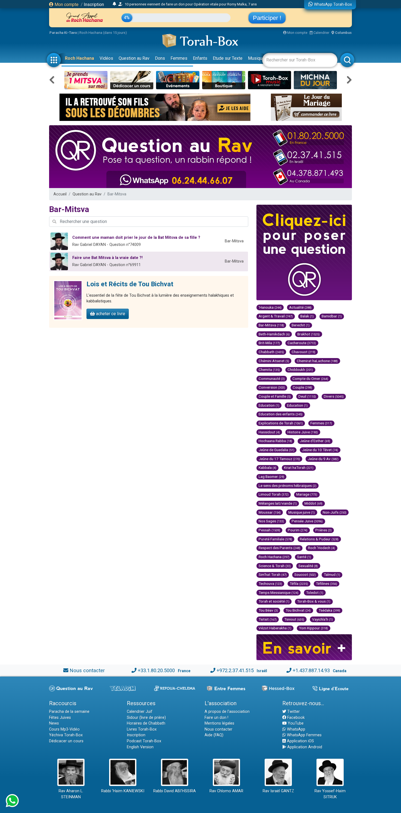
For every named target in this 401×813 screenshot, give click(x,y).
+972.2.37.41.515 (235, 670)
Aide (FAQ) (214, 735)
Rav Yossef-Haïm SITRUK (330, 794)
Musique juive (301, 512)
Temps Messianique (278, 592)
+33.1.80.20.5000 (156, 670)
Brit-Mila (269, 343)
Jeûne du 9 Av (323, 459)
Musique (256, 58)
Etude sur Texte (228, 58)
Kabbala (267, 467)
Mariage (306, 494)
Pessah (269, 530)
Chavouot (303, 352)
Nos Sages (271, 521)
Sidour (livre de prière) (146, 717)
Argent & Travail (276, 316)
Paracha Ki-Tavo (63, 33)
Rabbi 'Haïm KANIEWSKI (122, 791)
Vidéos (106, 58)
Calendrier (321, 33)
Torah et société (274, 601)
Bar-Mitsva (271, 325)
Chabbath (271, 352)
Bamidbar (332, 316)
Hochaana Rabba (275, 441)
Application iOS (300, 741)
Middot (313, 503)
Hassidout (269, 432)
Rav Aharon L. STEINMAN (71, 794)
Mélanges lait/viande (278, 503)
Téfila (299, 583)
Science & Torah (275, 566)
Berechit (301, 325)
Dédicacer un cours (66, 741)
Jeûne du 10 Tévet (320, 450)
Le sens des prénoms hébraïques (287, 485)
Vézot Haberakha (275, 628)
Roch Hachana (79, 58)
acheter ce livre (110, 313)
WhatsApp (295, 729)
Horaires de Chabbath (146, 723)
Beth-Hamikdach (274, 334)
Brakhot (308, 334)
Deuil (307, 396)
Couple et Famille (275, 396)
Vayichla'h (322, 619)
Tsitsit (268, 619)
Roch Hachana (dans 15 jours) (103, 33)
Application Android (304, 747)
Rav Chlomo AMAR (226, 791)
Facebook (295, 717)
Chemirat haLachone (317, 361)
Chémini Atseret (274, 361)
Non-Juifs (334, 512)
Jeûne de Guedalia (276, 450)
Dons (160, 58)
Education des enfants (281, 414)
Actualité (300, 307)
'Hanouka (270, 307)
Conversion (272, 387)
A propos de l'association (227, 711)
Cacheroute (302, 343)
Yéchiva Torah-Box (66, 735)
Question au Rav (134, 58)
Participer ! (267, 17)
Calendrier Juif (139, 711)
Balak (307, 316)
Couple (302, 387)
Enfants (200, 58)
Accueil (60, 194)
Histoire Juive (303, 432)
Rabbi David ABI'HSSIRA (174, 791)
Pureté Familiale (275, 539)
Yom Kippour (313, 628)
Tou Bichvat (298, 610)
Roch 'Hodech (321, 548)
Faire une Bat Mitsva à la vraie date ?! (107, 257)
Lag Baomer (271, 476)
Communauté (272, 378)
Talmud (332, 574)
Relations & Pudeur (319, 539)
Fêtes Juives (60, 717)
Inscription (94, 4)
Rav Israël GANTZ (278, 791)
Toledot (314, 592)
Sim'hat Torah (273, 574)
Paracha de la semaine (69, 711)
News (54, 723)
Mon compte (66, 4)
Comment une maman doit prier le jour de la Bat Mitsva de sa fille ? (136, 237)
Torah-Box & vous (313, 601)
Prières (323, 530)
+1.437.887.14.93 (311, 670)
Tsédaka (329, 610)
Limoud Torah (274, 494)
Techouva (270, 583)
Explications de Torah (281, 423)
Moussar (270, 512)
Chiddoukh (300, 369)
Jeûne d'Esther (315, 441)
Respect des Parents (279, 548)
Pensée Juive (307, 521)
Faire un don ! (216, 717)
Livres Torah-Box (142, 729)
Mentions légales (219, 723)
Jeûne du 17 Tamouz (279, 459)
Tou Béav (268, 610)
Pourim (297, 530)
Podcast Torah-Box (144, 741)
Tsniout (294, 619)
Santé (304, 557)
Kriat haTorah (298, 467)
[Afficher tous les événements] (114, 4)
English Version (140, 747)
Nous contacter (87, 670)
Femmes (178, 58)
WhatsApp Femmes (304, 735)
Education (269, 405)
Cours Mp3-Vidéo (64, 729)
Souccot (305, 574)
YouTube (295, 723)
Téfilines (326, 583)
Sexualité (308, 566)
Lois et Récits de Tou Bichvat (129, 284)
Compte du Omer (310, 378)
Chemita (269, 369)
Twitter (293, 711)
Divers (334, 396)
